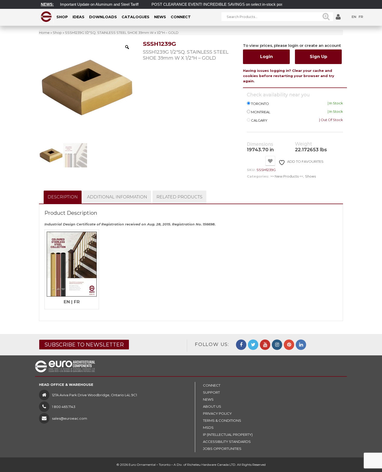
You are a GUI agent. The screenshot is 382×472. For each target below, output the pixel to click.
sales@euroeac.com (69, 418)
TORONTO (260, 104)
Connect (211, 385)
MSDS (208, 427)
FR (361, 17)
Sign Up (318, 56)
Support (211, 392)
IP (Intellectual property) (228, 434)
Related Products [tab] (179, 196)
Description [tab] (63, 196)
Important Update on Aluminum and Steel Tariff (92, 4)
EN (354, 17)
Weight (303, 144)
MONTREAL (260, 112)
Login (266, 56)
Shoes (310, 176)
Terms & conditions (222, 420)
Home (44, 32)
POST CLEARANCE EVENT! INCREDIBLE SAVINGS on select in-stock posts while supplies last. (228, 4)
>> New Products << (286, 176)
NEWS (208, 399)
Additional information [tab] (117, 196)
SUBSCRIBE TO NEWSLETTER (84, 345)
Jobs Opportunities (222, 448)
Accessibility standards (227, 441)
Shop (57, 32)
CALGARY (259, 120)
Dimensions (260, 144)
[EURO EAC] (46, 17)
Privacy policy (217, 413)
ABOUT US (212, 406)
